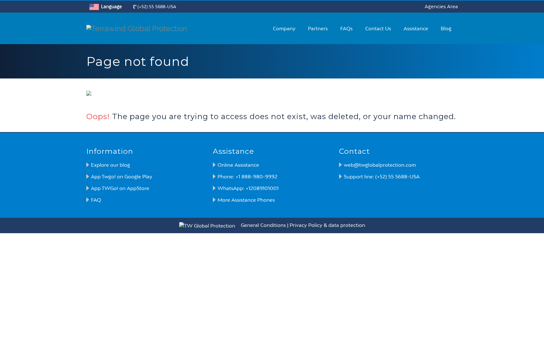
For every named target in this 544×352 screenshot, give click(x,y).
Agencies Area (441, 6)
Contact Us (378, 28)
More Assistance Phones (246, 200)
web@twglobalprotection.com (380, 165)
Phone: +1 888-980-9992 (247, 176)
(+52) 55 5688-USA (156, 6)
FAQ (96, 200)
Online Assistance (238, 165)
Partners (318, 28)
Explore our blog (110, 165)
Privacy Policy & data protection (327, 225)
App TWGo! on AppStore (120, 188)
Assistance (416, 28)
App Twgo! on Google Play (121, 176)
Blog (446, 28)
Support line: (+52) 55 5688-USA (382, 176)
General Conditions (263, 225)
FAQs (346, 28)
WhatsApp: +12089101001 (248, 188)
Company (284, 28)
